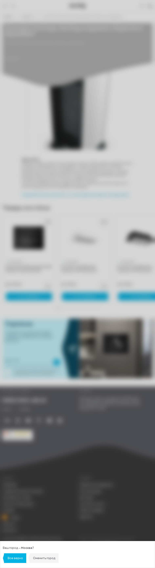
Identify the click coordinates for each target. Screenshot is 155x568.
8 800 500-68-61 (24, 400)
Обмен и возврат (92, 510)
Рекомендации (90, 491)
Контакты (9, 530)
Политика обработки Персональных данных (31, 539)
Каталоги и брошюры (18, 504)
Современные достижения (22, 491)
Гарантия (86, 517)
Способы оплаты (92, 504)
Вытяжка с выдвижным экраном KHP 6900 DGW (79, 269)
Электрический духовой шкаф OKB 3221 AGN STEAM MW (28, 269)
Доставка (86, 498)
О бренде (9, 485)
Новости (27, 17)
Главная (7, 17)
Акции (14, 517)
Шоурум (8, 510)
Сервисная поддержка (96, 485)
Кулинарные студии (16, 498)
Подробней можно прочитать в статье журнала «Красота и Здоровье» (75, 195)
